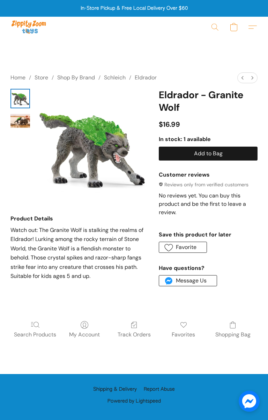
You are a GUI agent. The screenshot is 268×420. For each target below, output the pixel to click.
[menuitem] (242, 78)
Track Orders (134, 334)
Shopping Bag (233, 334)
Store (41, 77)
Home (17, 77)
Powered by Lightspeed (134, 401)
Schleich (115, 77)
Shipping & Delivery (115, 389)
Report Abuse (159, 389)
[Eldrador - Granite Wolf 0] (20, 98)
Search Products (35, 334)
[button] (28, 27)
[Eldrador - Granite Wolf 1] (20, 121)
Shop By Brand (76, 77)
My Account (84, 334)
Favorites (183, 334)
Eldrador (146, 77)
